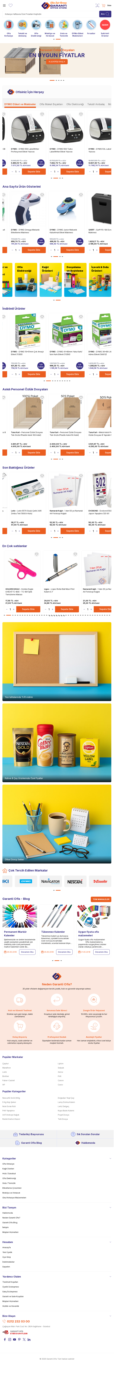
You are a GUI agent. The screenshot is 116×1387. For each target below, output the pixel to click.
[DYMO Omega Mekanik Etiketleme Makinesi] (28, 209)
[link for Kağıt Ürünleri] (51, 280)
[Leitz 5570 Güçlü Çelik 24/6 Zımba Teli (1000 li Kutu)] (28, 490)
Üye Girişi (6, 1257)
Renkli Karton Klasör (11, 1119)
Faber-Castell (8, 1080)
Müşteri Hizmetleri (10, 1232)
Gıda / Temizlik (9, 1183)
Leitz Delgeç (63, 1106)
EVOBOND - (94, 511)
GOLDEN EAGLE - (14, 589)
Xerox (60, 1072)
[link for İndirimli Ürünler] (105, 28)
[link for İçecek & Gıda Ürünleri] (100, 280)
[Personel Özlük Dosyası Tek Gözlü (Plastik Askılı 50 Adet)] (66, 412)
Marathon (6, 1068)
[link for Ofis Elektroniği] (36, 28)
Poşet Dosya (63, 1115)
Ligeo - (48, 589)
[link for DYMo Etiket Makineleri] (77, 28)
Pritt (59, 1076)
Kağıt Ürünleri (8, 1169)
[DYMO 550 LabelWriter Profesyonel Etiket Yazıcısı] (28, 128)
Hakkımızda (88, 1142)
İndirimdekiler (8, 1262)
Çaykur (5, 1063)
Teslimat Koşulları (10, 1282)
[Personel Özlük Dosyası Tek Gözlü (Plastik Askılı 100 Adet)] (28, 412)
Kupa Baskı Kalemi (66, 1110)
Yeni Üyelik (7, 1252)
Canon (61, 1080)
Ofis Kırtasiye (8, 1164)
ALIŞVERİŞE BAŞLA (57, 61)
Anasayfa (6, 1247)
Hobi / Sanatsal (9, 1173)
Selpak (61, 1068)
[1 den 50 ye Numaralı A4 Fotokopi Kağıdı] (66, 490)
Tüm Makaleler (101, 899)
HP (3, 1085)
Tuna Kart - (16, 432)
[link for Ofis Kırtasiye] (8, 28)
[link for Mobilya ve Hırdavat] (50, 28)
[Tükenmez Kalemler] (57, 916)
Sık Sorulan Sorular (88, 1134)
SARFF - (92, 230)
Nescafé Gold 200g (11, 1098)
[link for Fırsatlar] (91, 27)
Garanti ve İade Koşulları (13, 1296)
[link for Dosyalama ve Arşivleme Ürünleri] (75, 280)
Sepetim (6, 1267)
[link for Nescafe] (75, 881)
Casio (60, 1085)
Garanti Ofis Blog (31, 1142)
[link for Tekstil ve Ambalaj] (22, 28)
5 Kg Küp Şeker (9, 1102)
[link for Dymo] (26, 881)
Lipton (60, 1063)
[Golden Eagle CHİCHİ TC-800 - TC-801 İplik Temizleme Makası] (23, 569)
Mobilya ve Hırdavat (11, 1193)
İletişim (5, 1227)
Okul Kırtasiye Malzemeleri (14, 1198)
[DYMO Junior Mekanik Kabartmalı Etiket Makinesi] (66, 209)
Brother (5, 1076)
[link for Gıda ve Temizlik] (64, 28)
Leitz (4, 1072)
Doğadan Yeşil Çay (66, 1098)
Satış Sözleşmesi (10, 1291)
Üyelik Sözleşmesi (10, 1287)
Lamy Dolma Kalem (66, 1102)
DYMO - (15, 149)
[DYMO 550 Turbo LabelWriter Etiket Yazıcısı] (66, 128)
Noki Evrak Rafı (9, 1106)
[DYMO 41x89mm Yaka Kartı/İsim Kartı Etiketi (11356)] (66, 331)
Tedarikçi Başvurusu (31, 1134)
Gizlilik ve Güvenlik (10, 1306)
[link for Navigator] (51, 881)
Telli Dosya (63, 1119)
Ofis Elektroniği (9, 1178)
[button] (54, 39)
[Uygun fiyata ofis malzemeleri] (94, 916)
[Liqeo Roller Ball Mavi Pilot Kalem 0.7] (62, 569)
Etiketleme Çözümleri (11, 1188)
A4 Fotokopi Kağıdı (10, 1115)
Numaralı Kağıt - (57, 511)
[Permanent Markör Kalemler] (20, 916)
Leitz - (14, 511)
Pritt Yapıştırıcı (8, 1110)
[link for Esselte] (100, 881)
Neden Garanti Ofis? (11, 1218)
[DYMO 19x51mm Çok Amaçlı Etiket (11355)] (28, 331)
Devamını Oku (27, 952)
